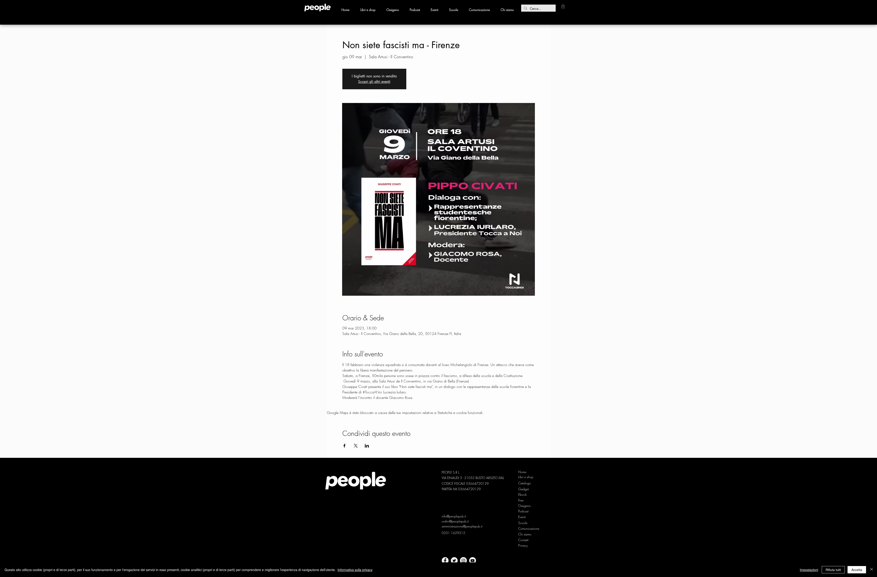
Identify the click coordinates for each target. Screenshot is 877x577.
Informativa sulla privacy (355, 569)
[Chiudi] (871, 569)
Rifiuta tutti (833, 569)
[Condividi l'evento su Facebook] (344, 446)
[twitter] (454, 560)
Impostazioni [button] (809, 569)
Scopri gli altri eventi (374, 81)
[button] (563, 7)
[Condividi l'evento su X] (356, 446)
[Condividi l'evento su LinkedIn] (367, 446)
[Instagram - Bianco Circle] (463, 560)
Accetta (856, 569)
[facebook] (445, 560)
